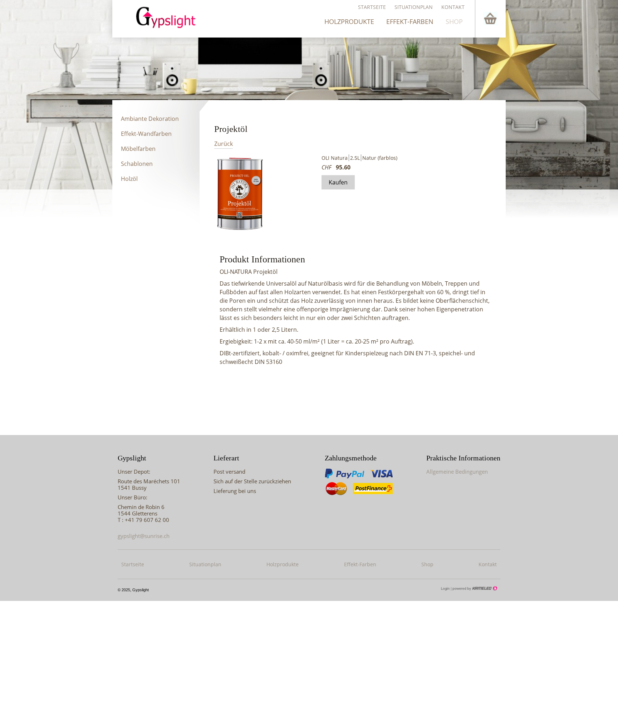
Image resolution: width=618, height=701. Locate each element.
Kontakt (453, 7)
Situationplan (413, 7)
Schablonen (137, 164)
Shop (454, 21)
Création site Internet (474, 588)
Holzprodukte (349, 21)
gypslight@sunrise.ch (144, 535)
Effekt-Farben (409, 21)
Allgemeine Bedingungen (457, 471)
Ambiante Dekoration (150, 119)
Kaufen (338, 182)
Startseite (372, 7)
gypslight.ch (169, 17)
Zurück (223, 144)
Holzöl (129, 179)
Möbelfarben (138, 149)
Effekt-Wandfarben (146, 134)
